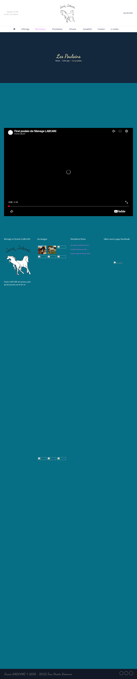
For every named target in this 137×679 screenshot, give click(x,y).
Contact (101, 29)
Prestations (57, 29)
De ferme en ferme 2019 (80, 245)
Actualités (87, 29)
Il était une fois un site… (79, 249)
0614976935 (128, 13)
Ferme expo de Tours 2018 (80, 253)
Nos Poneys (40, 29)
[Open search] (125, 29)
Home (57, 60)
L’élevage (25, 29)
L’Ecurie (72, 29)
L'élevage (66, 60)
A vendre (115, 29)
